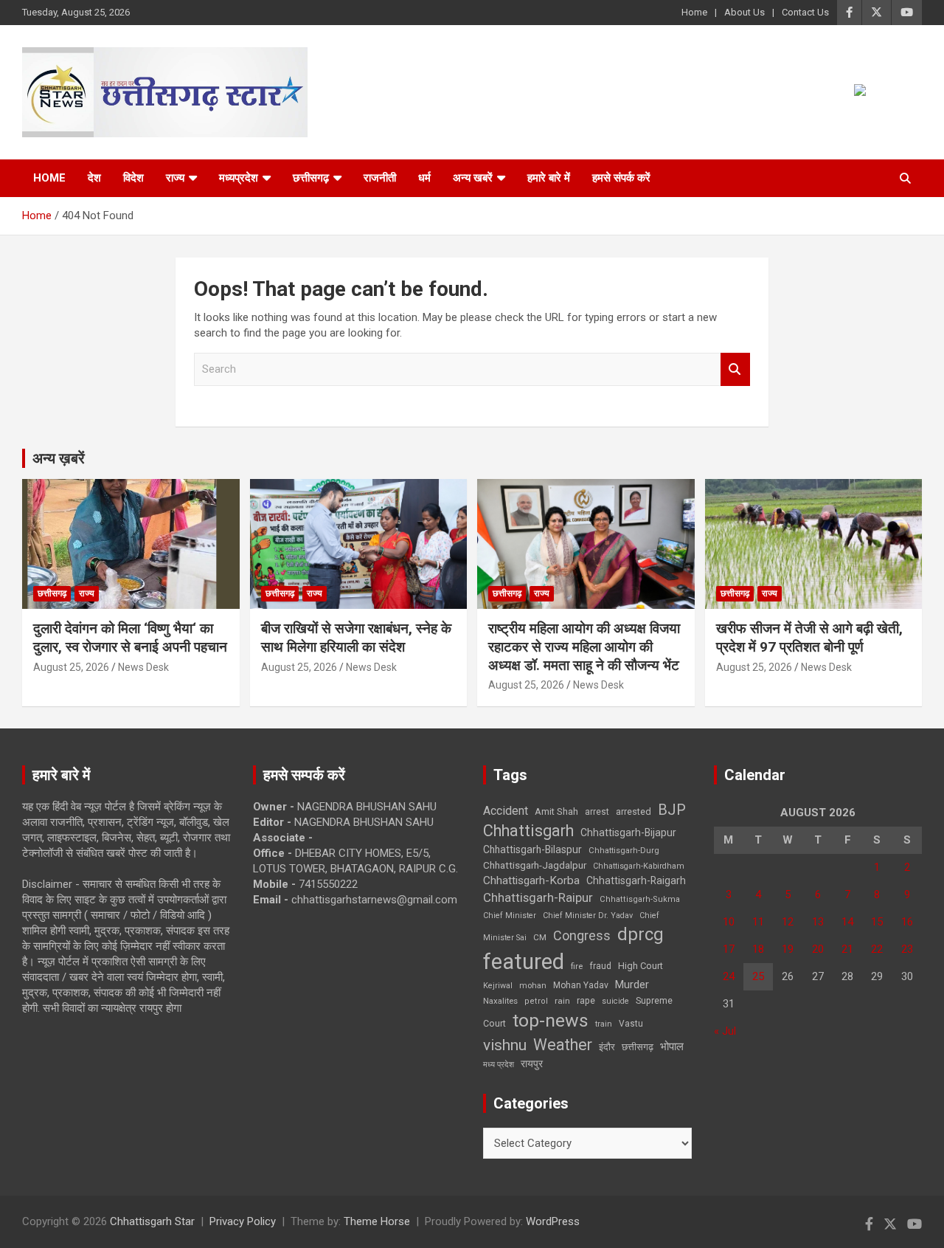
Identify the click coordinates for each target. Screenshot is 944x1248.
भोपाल (672, 1046)
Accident (505, 811)
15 (877, 921)
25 (758, 976)
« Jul (725, 1031)
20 (818, 949)
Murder (632, 984)
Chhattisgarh (528, 830)
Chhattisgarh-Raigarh (636, 880)
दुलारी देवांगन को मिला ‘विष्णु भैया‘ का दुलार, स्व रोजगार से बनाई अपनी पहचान (130, 637)
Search (735, 369)
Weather (562, 1044)
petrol (536, 1001)
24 (729, 976)
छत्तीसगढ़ (637, 1046)
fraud (600, 966)
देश (94, 178)
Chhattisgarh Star (152, 1221)
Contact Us (805, 12)
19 (788, 949)
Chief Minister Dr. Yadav (588, 915)
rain (562, 1001)
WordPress (553, 1221)
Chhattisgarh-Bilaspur (532, 849)
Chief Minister (509, 915)
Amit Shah (556, 811)
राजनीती (380, 178)
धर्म (424, 178)
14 (847, 921)
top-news (551, 1020)
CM (539, 937)
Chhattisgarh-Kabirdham (638, 866)
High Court (640, 965)
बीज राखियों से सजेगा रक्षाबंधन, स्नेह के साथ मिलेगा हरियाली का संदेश (356, 637)
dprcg (640, 934)
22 (877, 949)
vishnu (505, 1045)
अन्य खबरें (473, 178)
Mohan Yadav (580, 985)
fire (577, 966)
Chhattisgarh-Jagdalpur (534, 865)
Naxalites (500, 1001)
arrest (597, 812)
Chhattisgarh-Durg (624, 850)
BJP (672, 809)
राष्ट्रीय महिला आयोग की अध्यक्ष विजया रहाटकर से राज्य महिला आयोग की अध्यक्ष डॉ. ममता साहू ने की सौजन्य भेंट (584, 646)
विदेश (133, 178)
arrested (633, 811)
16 (907, 921)
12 (788, 921)
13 (818, 921)
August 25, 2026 (71, 667)
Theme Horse (377, 1221)
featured (523, 961)
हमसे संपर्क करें (621, 178)
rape (586, 1000)
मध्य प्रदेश (498, 1064)
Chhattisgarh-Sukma (640, 899)
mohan (532, 985)
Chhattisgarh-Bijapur (628, 832)
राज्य (175, 178)
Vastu (631, 1023)
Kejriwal (498, 985)
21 (847, 949)
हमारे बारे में (548, 178)
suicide (615, 1001)
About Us (744, 12)
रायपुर (532, 1063)
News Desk (143, 667)
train (603, 1024)
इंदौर (607, 1046)
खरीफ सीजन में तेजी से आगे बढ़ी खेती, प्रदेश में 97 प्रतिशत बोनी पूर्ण (809, 637)
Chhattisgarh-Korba (531, 880)
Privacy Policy (242, 1221)
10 (729, 921)
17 (729, 949)
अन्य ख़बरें (58, 458)
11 (758, 921)
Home (694, 12)
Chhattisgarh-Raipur (538, 897)
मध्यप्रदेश (238, 178)
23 (907, 949)
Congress (582, 935)
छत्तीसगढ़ (311, 178)
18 (758, 949)
